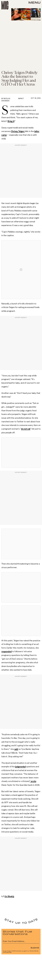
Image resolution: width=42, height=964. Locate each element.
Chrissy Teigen (18, 131)
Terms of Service (34, 951)
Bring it (11, 121)
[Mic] (4, 5)
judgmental (20, 767)
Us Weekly (9, 896)
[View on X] (21, 452)
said (16, 749)
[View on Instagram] (21, 269)
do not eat (25, 429)
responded (6, 651)
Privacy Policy (8, 952)
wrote (33, 781)
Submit (35, 947)
